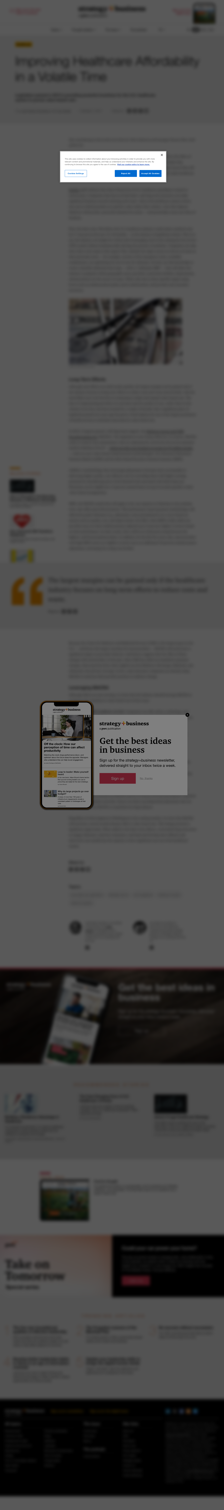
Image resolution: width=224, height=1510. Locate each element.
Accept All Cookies (150, 173)
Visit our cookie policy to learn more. (133, 164)
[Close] (161, 155)
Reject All (125, 173)
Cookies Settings (76, 173)
